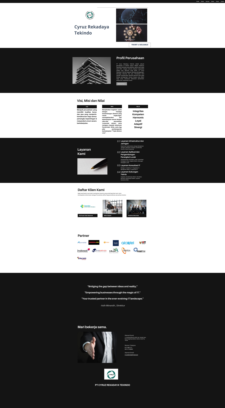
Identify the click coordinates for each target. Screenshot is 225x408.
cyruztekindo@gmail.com (131, 355)
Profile (197, 1)
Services (207, 1)
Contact (222, 1)
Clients (202, 1)
